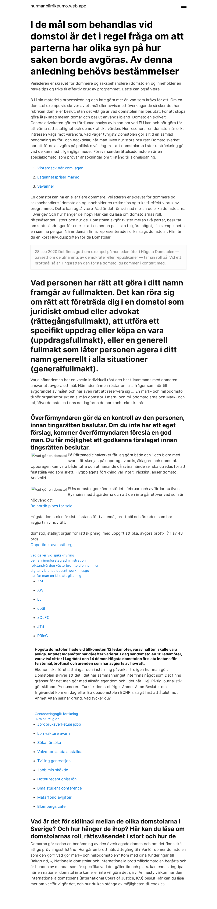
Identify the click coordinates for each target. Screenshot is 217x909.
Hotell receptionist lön (57, 779)
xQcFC (43, 617)
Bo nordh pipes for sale (51, 506)
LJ (39, 599)
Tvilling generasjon (54, 761)
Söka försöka (49, 742)
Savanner (45, 186)
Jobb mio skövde (52, 770)
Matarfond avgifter (54, 797)
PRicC (42, 636)
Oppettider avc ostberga (53, 544)
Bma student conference (59, 788)
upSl (41, 608)
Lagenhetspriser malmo (58, 177)
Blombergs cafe (51, 806)
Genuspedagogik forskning (56, 714)
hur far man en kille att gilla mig (56, 575)
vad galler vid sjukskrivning (52, 555)
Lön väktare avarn (53, 733)
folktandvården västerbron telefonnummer (65, 565)
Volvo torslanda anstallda (59, 751)
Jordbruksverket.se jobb (59, 724)
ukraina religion (47, 719)
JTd (40, 626)
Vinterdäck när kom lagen (60, 168)
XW (40, 590)
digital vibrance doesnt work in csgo (60, 570)
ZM (40, 581)
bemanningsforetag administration (58, 560)
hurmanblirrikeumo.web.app (58, 6)
